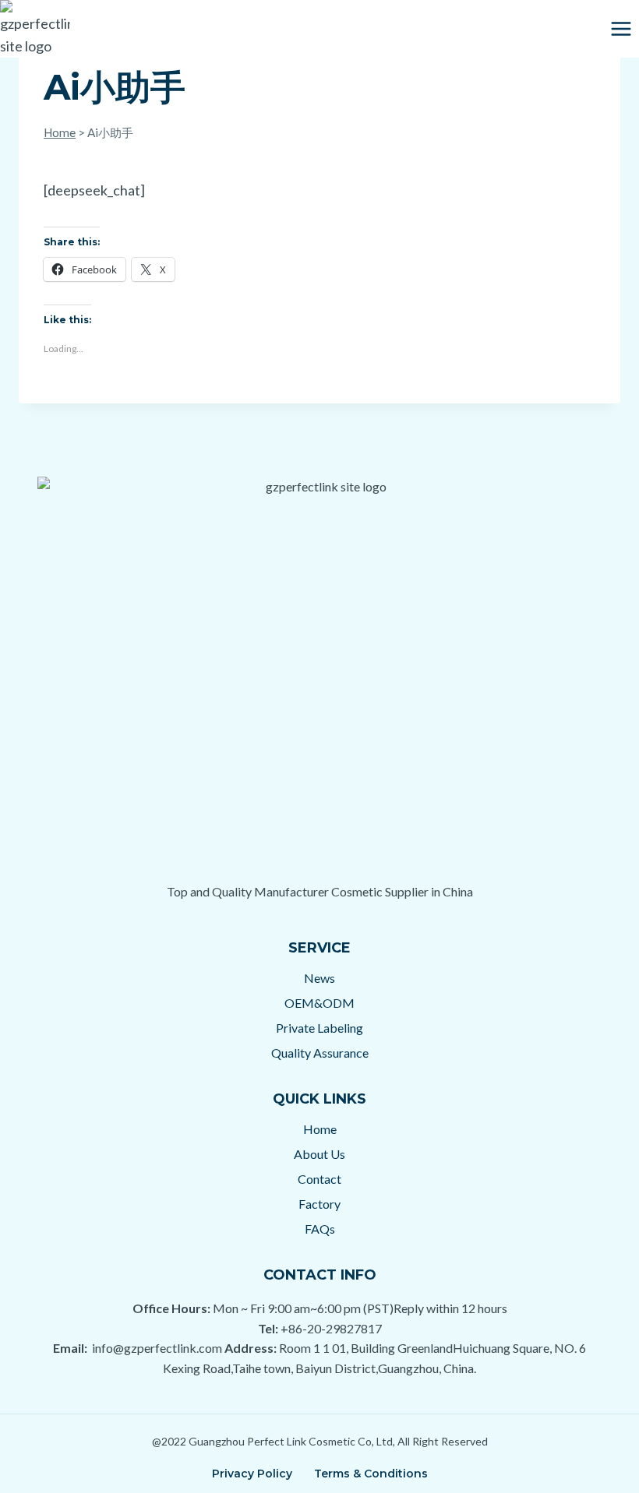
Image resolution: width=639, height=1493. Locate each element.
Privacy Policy (252, 1474)
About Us (319, 1153)
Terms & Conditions (371, 1474)
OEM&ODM (319, 1002)
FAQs (320, 1228)
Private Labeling (319, 1027)
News (319, 977)
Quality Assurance (320, 1052)
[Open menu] (620, 28)
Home (60, 132)
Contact (319, 1178)
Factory (319, 1203)
